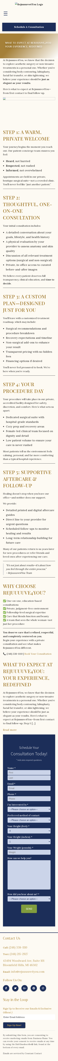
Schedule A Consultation (29, 26)
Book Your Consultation (37, 653)
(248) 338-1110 (18, 947)
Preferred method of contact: (23, 815)
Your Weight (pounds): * (20, 847)
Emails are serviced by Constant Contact (22, 1053)
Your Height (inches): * (19, 837)
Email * (11, 783)
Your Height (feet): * (18, 826)
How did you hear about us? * (23, 894)
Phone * (11, 794)
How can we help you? (19, 858)
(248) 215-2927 (19, 954)
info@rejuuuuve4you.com (27, 971)
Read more (10, 730)
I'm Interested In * (17, 804)
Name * (11, 768)
